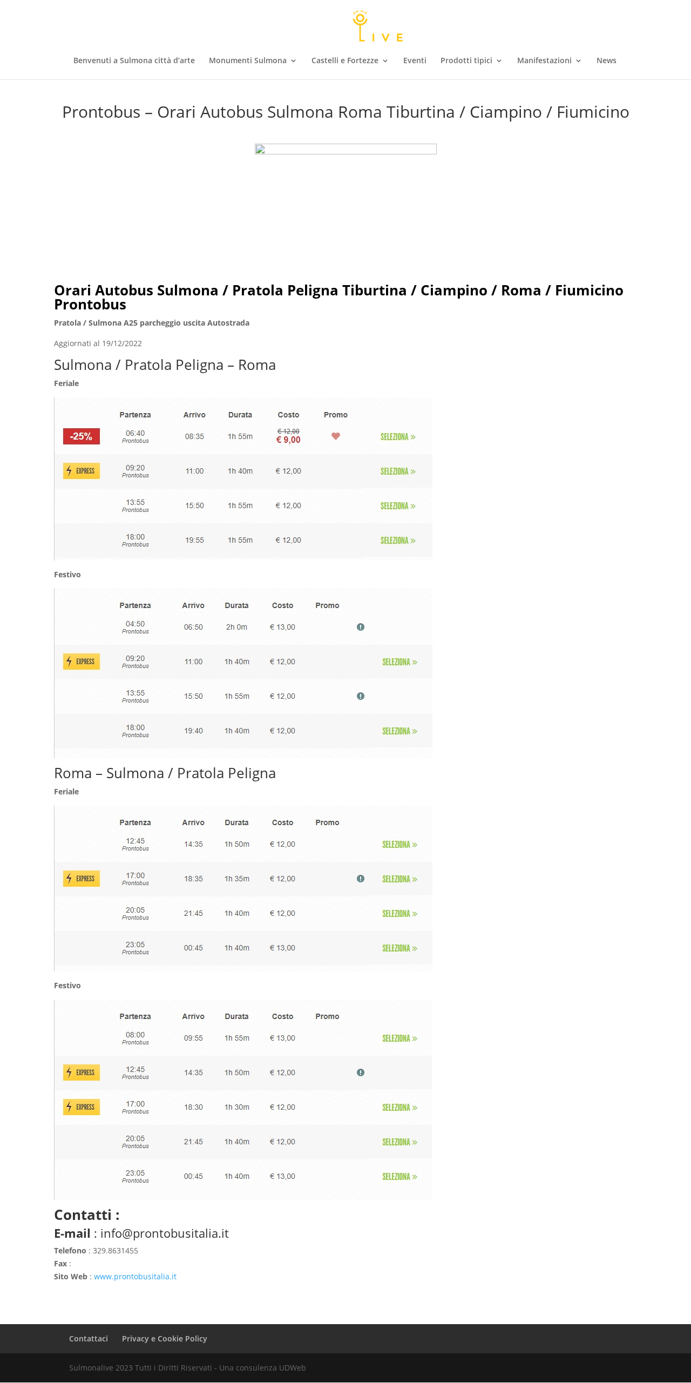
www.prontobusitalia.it (135, 1276)
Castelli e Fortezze (344, 61)
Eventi (414, 61)
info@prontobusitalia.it (164, 1233)
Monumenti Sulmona (248, 61)
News (607, 61)
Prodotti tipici (466, 61)
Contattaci (88, 1338)
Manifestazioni (544, 61)
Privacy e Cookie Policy (164, 1338)
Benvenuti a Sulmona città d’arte (134, 61)
